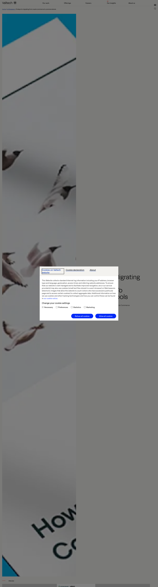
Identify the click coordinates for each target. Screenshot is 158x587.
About (93, 270)
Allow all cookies (105, 316)
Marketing (90, 307)
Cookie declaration (75, 270)
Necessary (48, 307)
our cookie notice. (51, 298)
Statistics (77, 307)
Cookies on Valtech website (51, 271)
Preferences (63, 307)
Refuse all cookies (82, 316)
